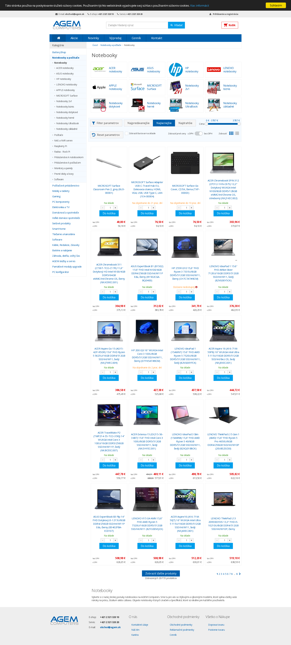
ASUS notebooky (64, 73)
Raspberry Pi (60, 146)
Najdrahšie (185, 123)
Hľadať (178, 25)
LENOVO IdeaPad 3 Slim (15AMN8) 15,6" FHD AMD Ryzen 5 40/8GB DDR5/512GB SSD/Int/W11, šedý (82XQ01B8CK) (185, 441)
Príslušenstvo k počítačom (67, 162)
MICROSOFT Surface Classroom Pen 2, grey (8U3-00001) (109, 189)
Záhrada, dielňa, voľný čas (66, 255)
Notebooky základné (66, 129)
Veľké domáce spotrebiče (66, 217)
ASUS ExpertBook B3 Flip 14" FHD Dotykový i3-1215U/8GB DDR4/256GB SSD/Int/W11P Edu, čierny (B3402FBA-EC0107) (109, 523)
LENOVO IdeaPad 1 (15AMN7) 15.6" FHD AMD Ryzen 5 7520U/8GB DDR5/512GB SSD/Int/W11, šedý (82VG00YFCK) (185, 355)
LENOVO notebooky (66, 84)
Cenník (136, 38)
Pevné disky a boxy (63, 173)
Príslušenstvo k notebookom (68, 157)
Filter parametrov (108, 123)
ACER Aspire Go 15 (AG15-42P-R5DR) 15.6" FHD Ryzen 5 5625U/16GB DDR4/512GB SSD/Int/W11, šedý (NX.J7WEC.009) (109, 355)
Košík (232, 25)
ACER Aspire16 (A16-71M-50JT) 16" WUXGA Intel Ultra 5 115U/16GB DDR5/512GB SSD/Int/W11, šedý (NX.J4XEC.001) (185, 523)
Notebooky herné (65, 117)
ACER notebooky (64, 68)
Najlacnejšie (164, 123)
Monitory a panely (63, 168)
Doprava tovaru (216, 624)
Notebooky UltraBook (67, 123)
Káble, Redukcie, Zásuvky (65, 244)
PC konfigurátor (60, 271)
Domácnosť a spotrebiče (65, 212)
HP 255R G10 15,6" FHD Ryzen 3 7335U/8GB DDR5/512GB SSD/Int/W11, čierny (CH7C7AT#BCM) (185, 273)
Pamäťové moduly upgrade (67, 266)
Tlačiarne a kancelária (63, 234)
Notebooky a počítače (65, 57)
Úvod (95, 45)
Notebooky (60, 62)
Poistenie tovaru (216, 629)
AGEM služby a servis (63, 261)
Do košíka (109, 213)
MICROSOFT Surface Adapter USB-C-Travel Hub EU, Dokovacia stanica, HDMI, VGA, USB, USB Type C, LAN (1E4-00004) (147, 189)
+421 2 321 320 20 (134, 14)
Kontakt (156, 38)
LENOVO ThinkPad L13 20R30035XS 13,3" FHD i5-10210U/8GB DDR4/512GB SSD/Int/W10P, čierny (223, 524)
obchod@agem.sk (74, 14)
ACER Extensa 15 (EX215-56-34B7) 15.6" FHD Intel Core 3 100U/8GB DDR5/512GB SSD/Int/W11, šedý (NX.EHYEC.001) (147, 441)
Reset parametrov (108, 135)
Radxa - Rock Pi (62, 151)
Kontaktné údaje (139, 624)
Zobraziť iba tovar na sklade (142, 133)
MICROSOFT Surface (67, 95)
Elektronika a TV (60, 207)
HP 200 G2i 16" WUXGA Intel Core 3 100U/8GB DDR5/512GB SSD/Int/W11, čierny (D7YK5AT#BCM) (147, 355)
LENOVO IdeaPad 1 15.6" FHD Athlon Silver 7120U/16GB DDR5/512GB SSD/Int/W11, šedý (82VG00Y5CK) (223, 273)
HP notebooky (63, 79)
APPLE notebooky (65, 90)
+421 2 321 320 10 (106, 14)
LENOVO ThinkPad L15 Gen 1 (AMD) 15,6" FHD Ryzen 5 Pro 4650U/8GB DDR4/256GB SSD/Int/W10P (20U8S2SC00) (223, 441)
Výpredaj (115, 38)
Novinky (93, 38)
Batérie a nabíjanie (62, 250)
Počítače (58, 135)
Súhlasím (276, 5)
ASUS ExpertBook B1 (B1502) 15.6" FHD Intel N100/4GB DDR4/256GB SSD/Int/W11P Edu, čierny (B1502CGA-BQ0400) (147, 273)
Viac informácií (199, 5)
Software (58, 179)
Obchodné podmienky (181, 624)
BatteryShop (59, 52)
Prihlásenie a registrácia (225, 14)
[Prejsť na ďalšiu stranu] (240, 573)
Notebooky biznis (65, 106)
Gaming (56, 196)
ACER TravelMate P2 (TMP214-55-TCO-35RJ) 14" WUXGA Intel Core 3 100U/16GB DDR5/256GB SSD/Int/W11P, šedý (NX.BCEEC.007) (109, 441)
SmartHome (59, 228)
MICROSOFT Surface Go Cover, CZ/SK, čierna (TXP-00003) (185, 189)
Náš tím (135, 629)
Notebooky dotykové (67, 112)
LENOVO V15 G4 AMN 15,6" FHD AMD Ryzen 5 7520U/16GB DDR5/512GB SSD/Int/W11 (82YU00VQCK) (147, 524)
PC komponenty (61, 201)
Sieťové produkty (61, 223)
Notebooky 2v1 (64, 101)
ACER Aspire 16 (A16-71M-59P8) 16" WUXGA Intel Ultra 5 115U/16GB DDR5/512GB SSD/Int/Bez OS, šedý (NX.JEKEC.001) (223, 355)
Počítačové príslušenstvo (65, 185)
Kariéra (135, 634)
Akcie (74, 38)
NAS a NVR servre (63, 140)
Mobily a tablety (60, 190)
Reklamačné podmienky (182, 629)
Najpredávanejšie (138, 123)
